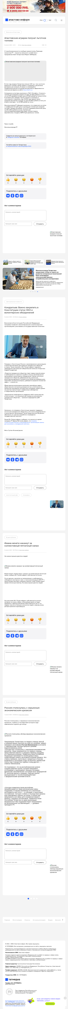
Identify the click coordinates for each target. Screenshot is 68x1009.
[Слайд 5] (37, 291)
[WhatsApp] (21, 195)
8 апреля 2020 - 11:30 (9, 45)
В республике (11, 537)
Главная (7, 920)
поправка (26, 495)
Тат (50, 20)
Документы (59, 920)
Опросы (27, 920)
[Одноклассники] (12, 195)
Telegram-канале (13, 137)
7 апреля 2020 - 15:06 (9, 714)
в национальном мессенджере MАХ (18, 146)
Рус (41, 20)
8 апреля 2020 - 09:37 (9, 550)
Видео (50, 920)
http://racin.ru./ (28, 90)
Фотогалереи (17, 920)
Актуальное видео (39, 920)
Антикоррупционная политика (14, 1000)
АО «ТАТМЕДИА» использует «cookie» (16, 1002)
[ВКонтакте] (8, 195)
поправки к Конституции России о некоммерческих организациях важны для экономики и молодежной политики (24, 422)
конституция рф (12, 495)
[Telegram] (17, 195)
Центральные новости (14, 301)
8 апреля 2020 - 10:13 (9, 316)
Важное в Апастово (13, 32)
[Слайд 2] (32, 291)
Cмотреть (50, 1004)
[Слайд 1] (30, 291)
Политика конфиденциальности (15, 1005)
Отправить (40, 224)
